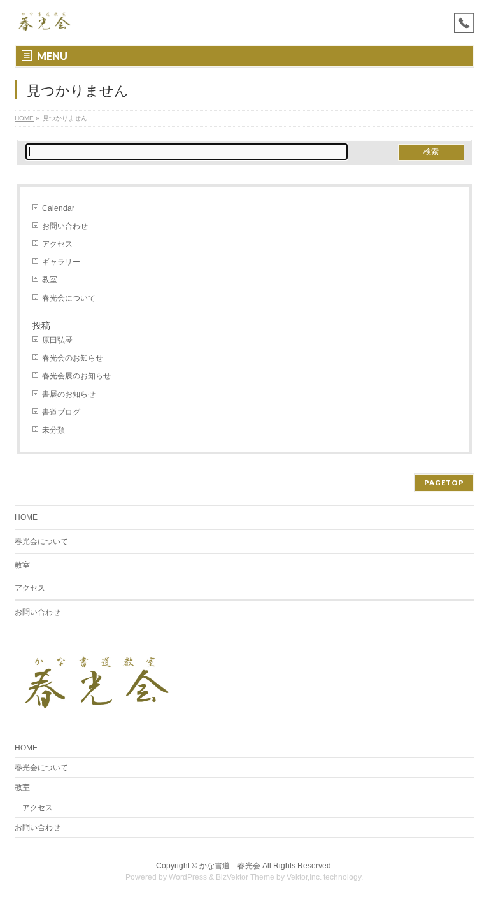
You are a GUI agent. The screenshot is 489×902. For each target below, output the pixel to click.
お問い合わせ (65, 226)
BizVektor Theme (245, 877)
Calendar (58, 208)
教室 (49, 279)
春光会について (69, 298)
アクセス (57, 244)
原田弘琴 (57, 340)
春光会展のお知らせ (76, 375)
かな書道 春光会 (229, 865)
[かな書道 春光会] (44, 20)
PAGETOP (444, 482)
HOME (24, 118)
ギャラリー (61, 261)
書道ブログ (61, 412)
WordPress (188, 877)
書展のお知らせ (69, 394)
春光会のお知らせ (72, 358)
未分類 (53, 430)
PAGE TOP (466, 862)
